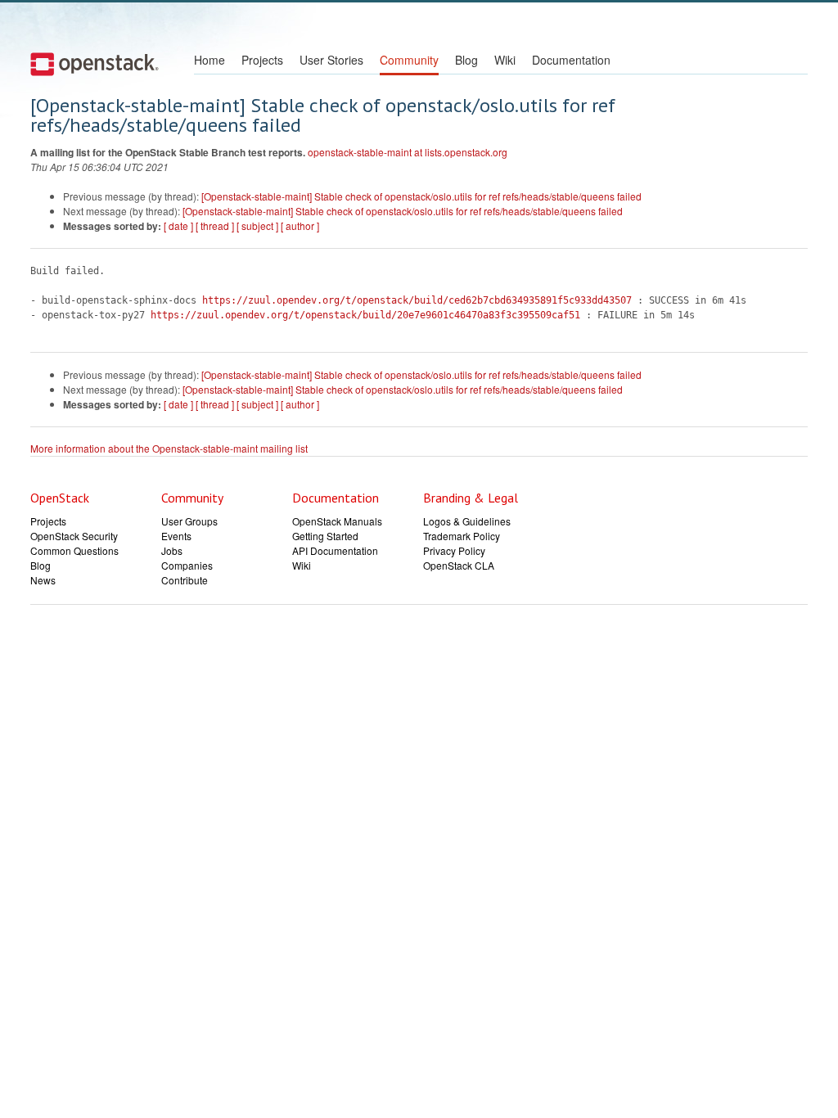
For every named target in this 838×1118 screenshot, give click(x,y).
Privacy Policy (454, 550)
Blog (466, 60)
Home (209, 60)
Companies (187, 565)
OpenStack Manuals (337, 521)
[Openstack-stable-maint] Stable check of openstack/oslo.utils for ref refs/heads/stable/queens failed (421, 196)
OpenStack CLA (458, 565)
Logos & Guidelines (467, 521)
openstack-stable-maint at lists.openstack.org (407, 152)
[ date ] (178, 225)
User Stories (331, 60)
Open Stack (94, 64)
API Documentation (335, 550)
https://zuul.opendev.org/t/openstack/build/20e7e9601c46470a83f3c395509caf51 (365, 315)
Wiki (505, 60)
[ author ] (300, 225)
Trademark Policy (461, 536)
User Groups (189, 521)
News (43, 580)
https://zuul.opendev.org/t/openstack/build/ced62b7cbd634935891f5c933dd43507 (417, 300)
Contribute (184, 580)
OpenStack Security (74, 536)
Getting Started (325, 536)
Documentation (571, 60)
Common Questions (74, 550)
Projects (262, 60)
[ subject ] (257, 225)
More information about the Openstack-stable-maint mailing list (169, 448)
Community (409, 60)
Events (176, 536)
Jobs (171, 550)
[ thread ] (215, 225)
